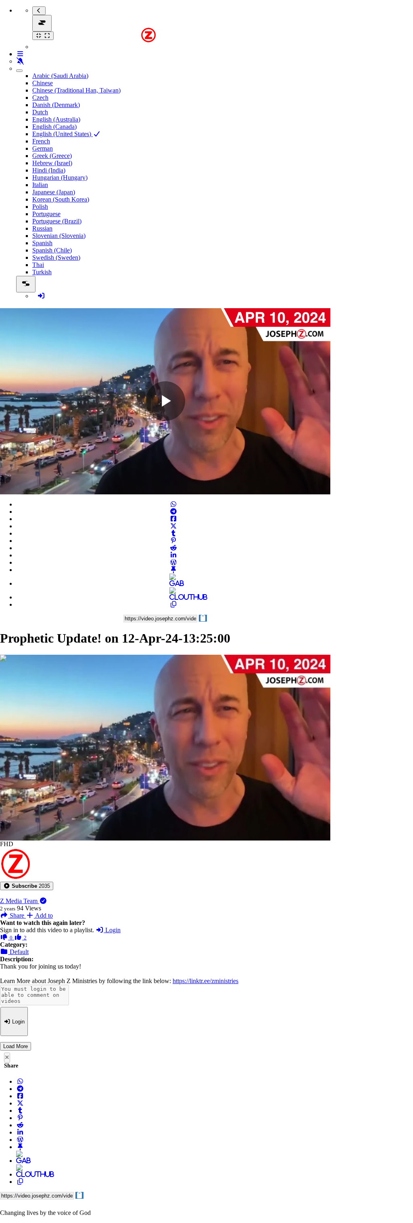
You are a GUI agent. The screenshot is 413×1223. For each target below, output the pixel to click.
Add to (43, 915)
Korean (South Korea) (60, 199)
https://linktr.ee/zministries (205, 980)
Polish (40, 206)
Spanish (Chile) (52, 250)
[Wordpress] (173, 562)
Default (18, 951)
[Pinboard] (173, 569)
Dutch (40, 112)
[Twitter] (173, 526)
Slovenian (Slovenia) (59, 235)
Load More (15, 1046)
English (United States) (62, 133)
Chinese (42, 83)
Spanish (42, 243)
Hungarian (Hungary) (60, 177)
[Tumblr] (173, 533)
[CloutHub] (173, 597)
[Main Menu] (42, 23)
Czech (40, 97)
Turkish (42, 272)
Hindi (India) (48, 170)
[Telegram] (173, 511)
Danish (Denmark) (56, 104)
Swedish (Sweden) (56, 257)
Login (112, 930)
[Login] (41, 296)
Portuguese (46, 213)
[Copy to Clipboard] (173, 604)
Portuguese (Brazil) (56, 221)
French (41, 141)
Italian (40, 184)
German (42, 148)
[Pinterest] (173, 540)
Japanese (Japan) (53, 192)
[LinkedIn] (173, 555)
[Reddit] (173, 547)
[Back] (39, 10)
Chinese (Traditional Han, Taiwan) (76, 90)
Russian (42, 228)
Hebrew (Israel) (52, 163)
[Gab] (173, 583)
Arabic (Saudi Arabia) (60, 75)
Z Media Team (19, 900)
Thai (38, 264)
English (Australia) (56, 119)
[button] (26, 886)
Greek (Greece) (52, 155)
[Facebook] (173, 518)
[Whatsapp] (173, 504)
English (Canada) (54, 126)
